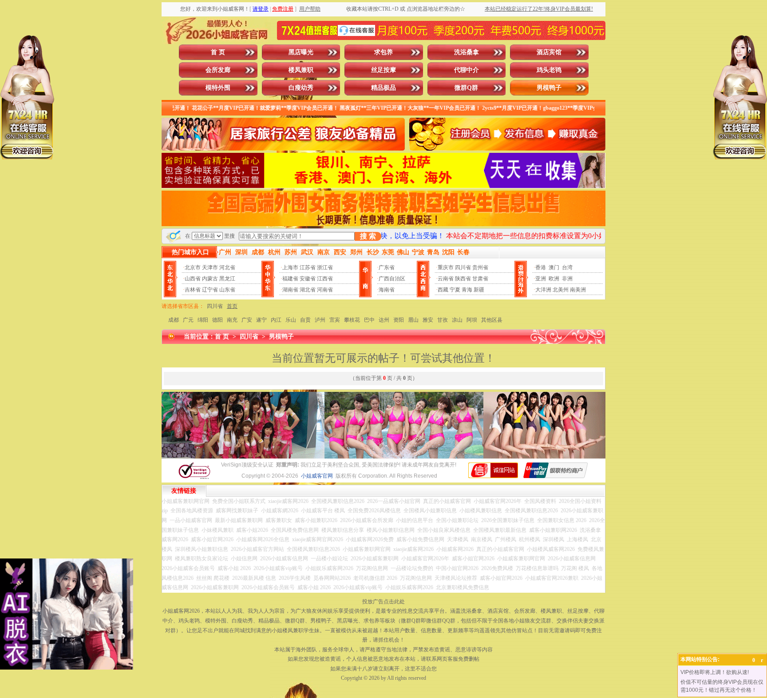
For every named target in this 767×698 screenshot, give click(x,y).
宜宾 (334, 320)
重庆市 (446, 267)
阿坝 (472, 320)
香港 (540, 267)
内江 (276, 320)
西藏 (443, 290)
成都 (173, 320)
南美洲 (578, 290)
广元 (188, 320)
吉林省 (193, 290)
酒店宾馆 (549, 52)
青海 (467, 290)
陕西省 (463, 278)
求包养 (383, 52)
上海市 (290, 267)
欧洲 (554, 278)
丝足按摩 (383, 70)
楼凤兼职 (301, 70)
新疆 (479, 290)
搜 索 (368, 236)
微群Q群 (466, 87)
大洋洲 (543, 290)
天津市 (210, 267)
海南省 (387, 290)
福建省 (290, 278)
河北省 (227, 267)
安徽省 (308, 278)
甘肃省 (480, 278)
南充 (232, 320)
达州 (384, 320)
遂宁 (261, 320)
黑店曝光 (301, 52)
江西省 (325, 278)
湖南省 (290, 290)
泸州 (320, 320)
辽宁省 (210, 290)
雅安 (428, 320)
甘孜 (442, 320)
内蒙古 (210, 278)
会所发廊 (218, 70)
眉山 (413, 320)
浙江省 (325, 267)
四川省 (463, 267)
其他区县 (491, 320)
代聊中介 (466, 70)
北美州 (561, 290)
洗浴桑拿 (466, 52)
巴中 (369, 320)
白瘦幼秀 (301, 87)
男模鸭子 (549, 87)
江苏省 (308, 267)
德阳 (217, 320)
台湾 (567, 267)
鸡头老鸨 (549, 70)
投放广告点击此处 (383, 601)
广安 (246, 320)
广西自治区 (392, 278)
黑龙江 (227, 278)
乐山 (290, 320)
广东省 (387, 267)
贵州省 (480, 267)
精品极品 (383, 87)
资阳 (398, 320)
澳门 (554, 267)
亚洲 (540, 278)
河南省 (325, 290)
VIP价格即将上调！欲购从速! (714, 672)
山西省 (193, 278)
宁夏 (455, 290)
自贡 (305, 320)
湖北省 (308, 290)
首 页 (218, 52)
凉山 (457, 320)
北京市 (193, 267)
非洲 (567, 278)
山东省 (227, 290)
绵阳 (203, 320)
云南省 (446, 278)
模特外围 (218, 87)
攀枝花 (352, 320)
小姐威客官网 (317, 476)
